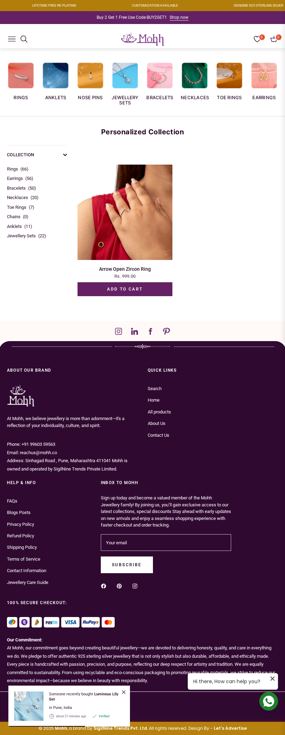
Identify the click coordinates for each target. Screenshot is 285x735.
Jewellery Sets (125, 100)
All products (159, 411)
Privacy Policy (20, 524)
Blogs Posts (19, 512)
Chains (17, 216)
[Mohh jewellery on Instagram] (136, 586)
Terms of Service (23, 559)
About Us (156, 423)
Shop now (179, 17)
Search (155, 388)
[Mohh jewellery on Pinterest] (120, 586)
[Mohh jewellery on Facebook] (105, 586)
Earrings (264, 97)
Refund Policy (20, 535)
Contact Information (26, 570)
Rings (21, 97)
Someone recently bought (83, 697)
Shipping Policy (22, 547)
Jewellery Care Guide (27, 582)
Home (154, 400)
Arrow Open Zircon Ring (125, 269)
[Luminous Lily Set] (26, 706)
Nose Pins (90, 97)
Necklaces (195, 97)
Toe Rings (229, 97)
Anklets (55, 97)
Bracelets (159, 97)
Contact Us (158, 435)
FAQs (12, 501)
